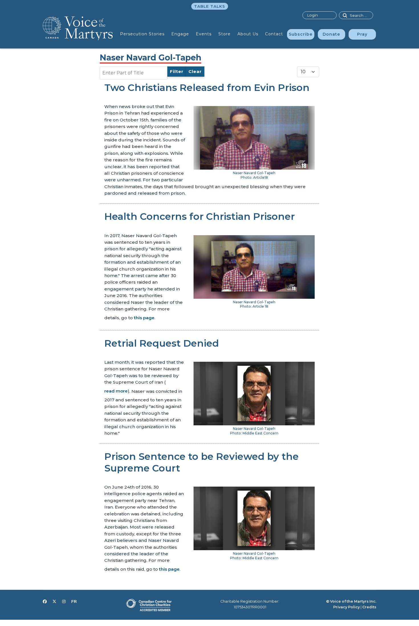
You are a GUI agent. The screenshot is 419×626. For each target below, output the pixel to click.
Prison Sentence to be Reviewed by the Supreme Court (201, 462)
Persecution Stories (142, 33)
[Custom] (74, 601)
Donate (331, 34)
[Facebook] (45, 601)
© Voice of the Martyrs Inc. (351, 601)
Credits (369, 607)
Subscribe (300, 34)
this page (144, 317)
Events (203, 33)
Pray (362, 34)
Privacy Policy (346, 607)
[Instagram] (64, 601)
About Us (247, 33)
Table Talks (209, 6)
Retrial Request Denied (161, 343)
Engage (180, 33)
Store (224, 33)
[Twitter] (54, 601)
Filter (177, 71)
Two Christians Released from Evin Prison (207, 87)
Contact (274, 33)
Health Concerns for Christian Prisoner (199, 216)
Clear (195, 71)
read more (116, 391)
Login (312, 15)
